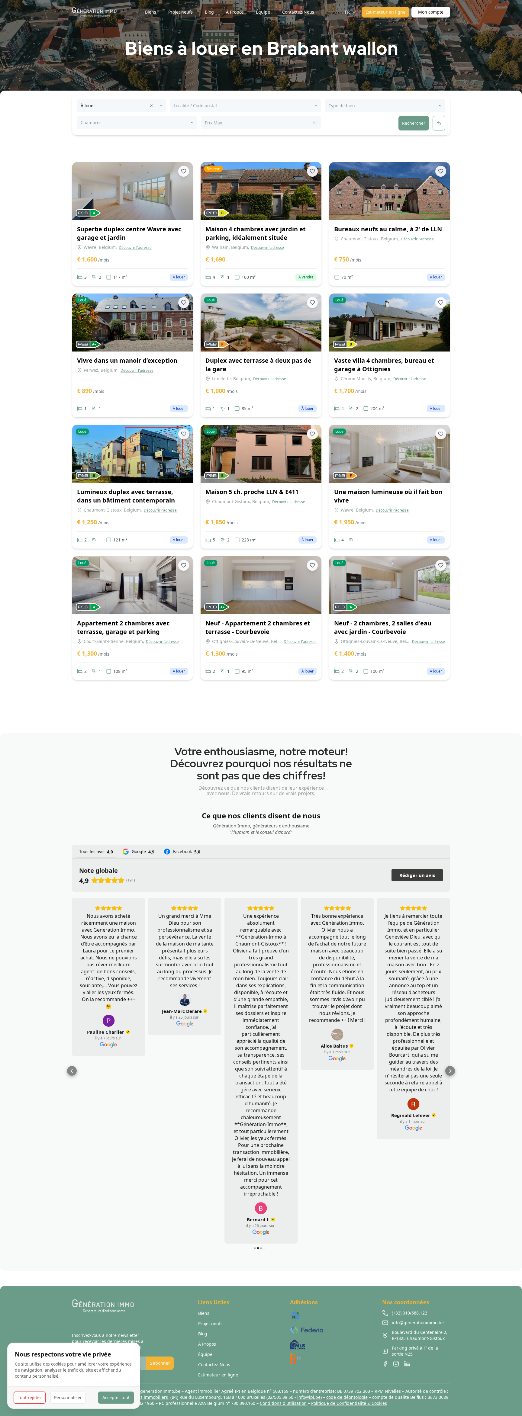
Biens (203, 1313)
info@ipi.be (309, 1397)
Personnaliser (68, 1397)
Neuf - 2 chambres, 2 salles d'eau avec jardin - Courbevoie (382, 627)
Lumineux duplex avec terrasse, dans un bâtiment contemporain (126, 496)
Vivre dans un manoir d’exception (127, 360)
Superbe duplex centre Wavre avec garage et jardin (129, 233)
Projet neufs (210, 1323)
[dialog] (73, 1376)
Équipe (205, 1354)
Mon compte (430, 12)
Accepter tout (116, 1397)
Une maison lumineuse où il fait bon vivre (388, 496)
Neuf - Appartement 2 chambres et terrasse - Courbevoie (257, 627)
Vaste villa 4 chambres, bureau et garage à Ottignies (384, 364)
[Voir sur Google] (108, 1000)
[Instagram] (396, 1364)
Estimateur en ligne (385, 12)
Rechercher (413, 123)
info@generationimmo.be (154, 1391)
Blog (202, 1334)
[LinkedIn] (407, 1364)
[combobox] (81, 106)
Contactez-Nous (214, 1364)
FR (347, 12)
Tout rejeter (29, 1397)
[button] (72, 1071)
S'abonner (160, 1363)
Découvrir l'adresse (135, 247)
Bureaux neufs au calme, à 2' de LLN (388, 229)
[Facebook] (385, 1364)
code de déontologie (347, 1397)
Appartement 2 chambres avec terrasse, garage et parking (123, 627)
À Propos (207, 1344)
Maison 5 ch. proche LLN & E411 (251, 492)
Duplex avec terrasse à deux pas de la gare (258, 364)
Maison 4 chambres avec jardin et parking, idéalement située (255, 233)
